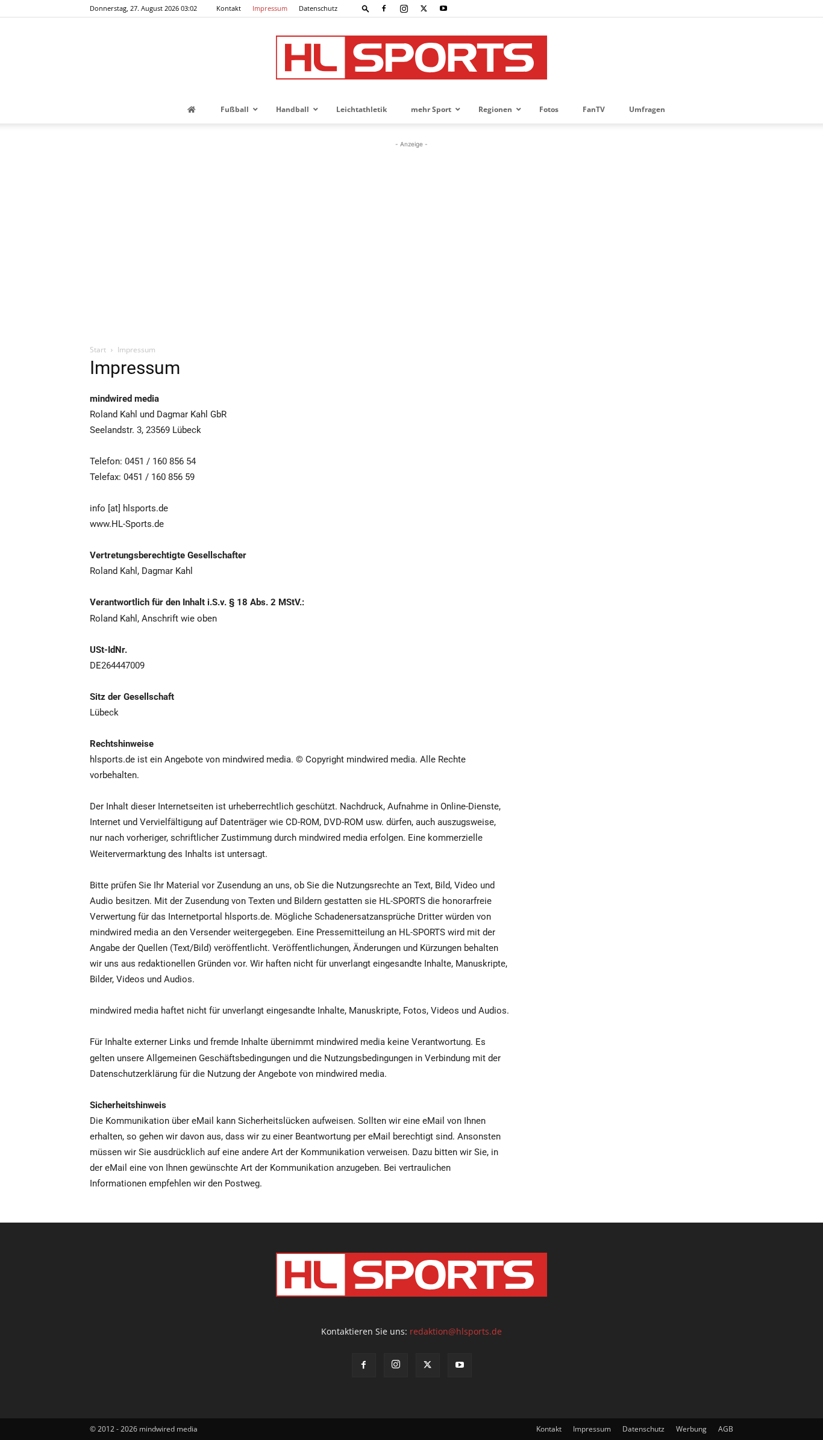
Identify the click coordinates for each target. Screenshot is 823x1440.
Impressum (269, 8)
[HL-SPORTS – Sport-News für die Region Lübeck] (411, 57)
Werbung (691, 1429)
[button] (366, 8)
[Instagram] (404, 8)
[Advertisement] (411, 241)
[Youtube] (443, 8)
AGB (725, 1429)
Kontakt (228, 8)
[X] (424, 8)
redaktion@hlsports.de (456, 1331)
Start (98, 349)
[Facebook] (384, 8)
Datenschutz (318, 8)
